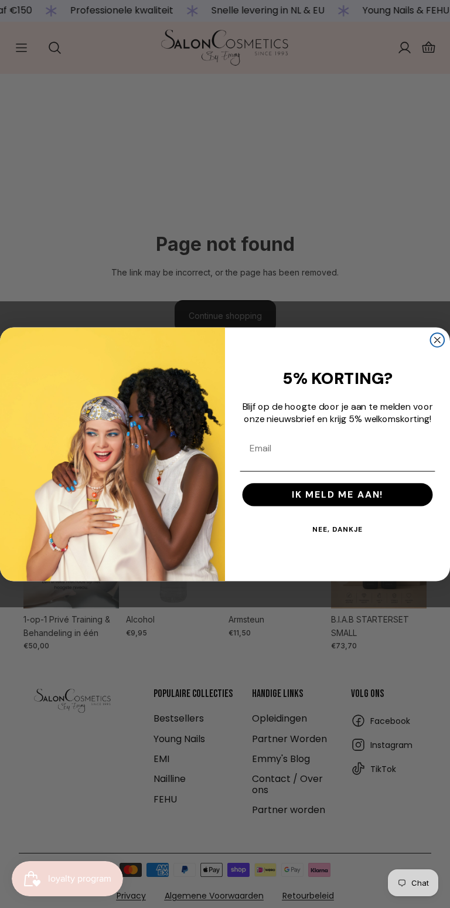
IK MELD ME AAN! (338, 494)
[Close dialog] (438, 340)
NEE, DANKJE (337, 529)
